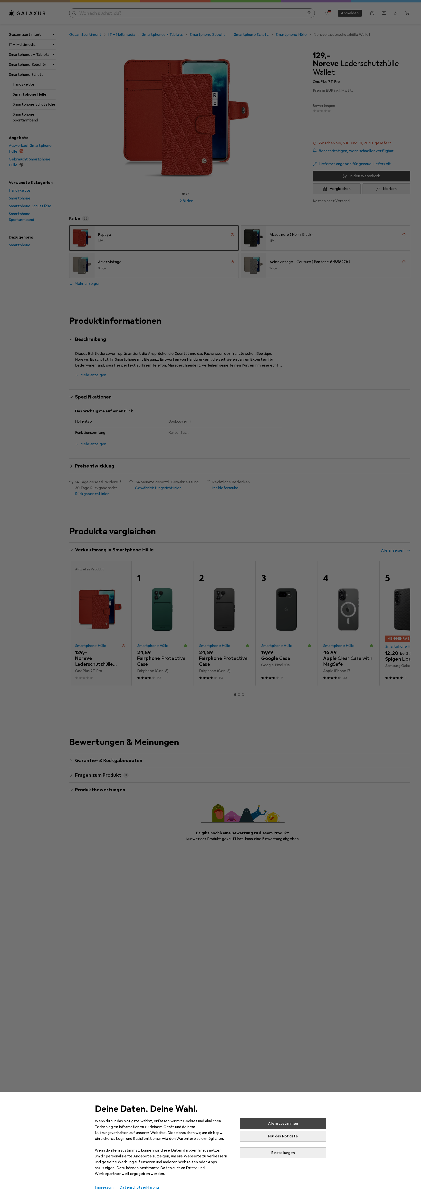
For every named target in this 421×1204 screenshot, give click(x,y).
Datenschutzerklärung (139, 1187)
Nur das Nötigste (283, 1136)
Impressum (104, 1187)
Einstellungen (283, 1152)
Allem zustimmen (283, 1123)
